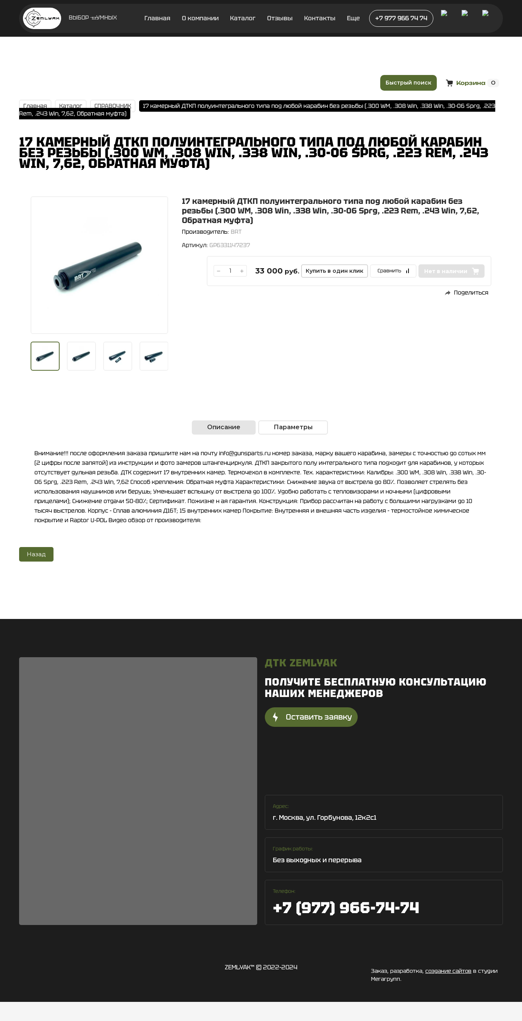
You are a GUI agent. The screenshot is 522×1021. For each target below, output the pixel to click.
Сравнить (389, 270)
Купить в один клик (334, 270)
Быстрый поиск (408, 82)
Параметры (293, 427)
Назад (36, 554)
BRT (236, 232)
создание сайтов (448, 970)
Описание (223, 427)
